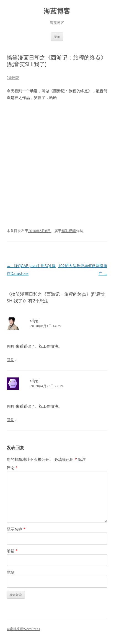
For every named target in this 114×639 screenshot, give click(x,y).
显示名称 (16, 529)
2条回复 (13, 77)
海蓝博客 (57, 11)
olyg (34, 320)
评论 (12, 467)
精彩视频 (68, 230)
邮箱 (12, 550)
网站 (10, 572)
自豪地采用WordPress (23, 628)
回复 (10, 359)
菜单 (57, 36)
